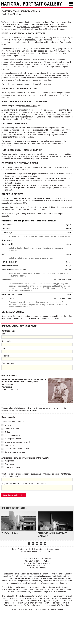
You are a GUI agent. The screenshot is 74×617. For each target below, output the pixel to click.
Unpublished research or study (18, 442)
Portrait (17, 14)
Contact (21, 549)
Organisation (6, 341)
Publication (9, 425)
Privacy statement (40, 549)
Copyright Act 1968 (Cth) (28, 27)
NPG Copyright (62, 605)
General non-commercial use (17, 449)
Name (3, 334)
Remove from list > (9, 389)
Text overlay (10, 464)
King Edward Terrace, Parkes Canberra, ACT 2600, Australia (37, 562)
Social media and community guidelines (37, 551)
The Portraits (7, 14)
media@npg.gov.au (43, 84)
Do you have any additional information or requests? (23, 483)
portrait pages (31, 410)
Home (13, 549)
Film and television (12, 435)
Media (28, 549)
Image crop (9, 461)
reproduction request (10, 55)
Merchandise (10, 445)
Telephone (5, 356)
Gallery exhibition (12, 429)
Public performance (13, 439)
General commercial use (15, 452)
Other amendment (12, 467)
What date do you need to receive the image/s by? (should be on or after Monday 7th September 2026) (36, 475)
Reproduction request (13, 605)
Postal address (7, 363)
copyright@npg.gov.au (49, 318)
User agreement (56, 549)
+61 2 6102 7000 (40, 565)
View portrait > (7, 387)
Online (7, 432)
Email (3, 348)
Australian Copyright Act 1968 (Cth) (48, 600)
